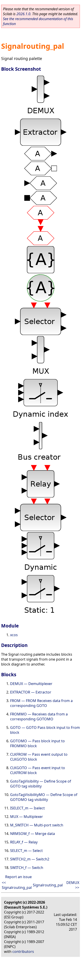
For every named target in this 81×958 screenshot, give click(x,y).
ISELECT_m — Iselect (27, 808)
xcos (14, 634)
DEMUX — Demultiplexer (31, 683)
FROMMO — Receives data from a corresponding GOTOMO (39, 716)
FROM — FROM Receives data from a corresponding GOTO (41, 703)
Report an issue (18, 876)
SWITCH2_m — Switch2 (29, 859)
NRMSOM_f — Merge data (32, 833)
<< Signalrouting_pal (17, 885)
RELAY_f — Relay (24, 842)
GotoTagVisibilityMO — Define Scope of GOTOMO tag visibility (43, 797)
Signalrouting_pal (48, 885)
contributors (23, 951)
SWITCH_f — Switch (26, 867)
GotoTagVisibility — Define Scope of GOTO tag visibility (40, 784)
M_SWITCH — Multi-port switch (36, 825)
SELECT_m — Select (26, 850)
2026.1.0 (23, 13)
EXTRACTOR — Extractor (30, 692)
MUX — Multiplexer (26, 816)
